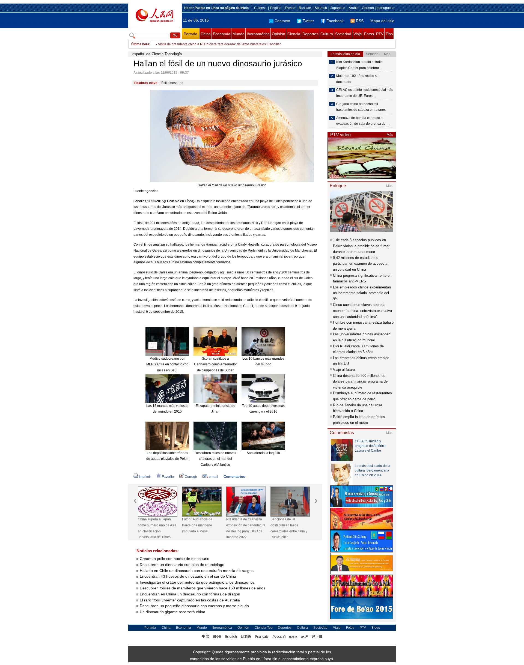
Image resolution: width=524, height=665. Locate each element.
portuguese (385, 8)
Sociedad (343, 34)
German (368, 8)
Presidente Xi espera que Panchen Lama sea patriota (197, 44)
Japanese (338, 8)
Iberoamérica (258, 34)
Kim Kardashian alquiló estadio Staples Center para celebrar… (359, 65)
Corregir (191, 477)
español (138, 54)
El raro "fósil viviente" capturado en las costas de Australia (190, 600)
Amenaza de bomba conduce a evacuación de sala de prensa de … (363, 121)
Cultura (326, 34)
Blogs (375, 628)
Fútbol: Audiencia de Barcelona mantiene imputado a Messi (197, 525)
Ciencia (293, 34)
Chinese (260, 8)
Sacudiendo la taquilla (263, 453)
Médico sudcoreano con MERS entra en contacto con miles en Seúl (167, 364)
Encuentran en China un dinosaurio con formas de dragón (190, 594)
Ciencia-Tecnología (167, 54)
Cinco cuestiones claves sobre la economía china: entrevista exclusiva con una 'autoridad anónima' (362, 310)
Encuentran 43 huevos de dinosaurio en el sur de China (188, 576)
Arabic (353, 8)
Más (390, 135)
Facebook (335, 21)
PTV (379, 34)
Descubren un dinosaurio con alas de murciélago (182, 564)
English (275, 8)
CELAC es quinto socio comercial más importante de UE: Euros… (364, 93)
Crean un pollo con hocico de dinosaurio (174, 558)
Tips (389, 34)
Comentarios (234, 477)
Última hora (140, 44)
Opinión (278, 34)
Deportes (310, 34)
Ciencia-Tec (263, 628)
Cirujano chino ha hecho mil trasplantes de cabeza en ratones (361, 107)
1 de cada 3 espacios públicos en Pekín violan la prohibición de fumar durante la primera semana (361, 246)
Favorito (168, 477)
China (206, 34)
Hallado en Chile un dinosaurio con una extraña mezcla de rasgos (197, 570)
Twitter (308, 21)
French (290, 8)
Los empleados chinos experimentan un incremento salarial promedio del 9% (362, 293)
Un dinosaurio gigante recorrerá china (172, 612)
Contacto (282, 21)
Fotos (369, 34)
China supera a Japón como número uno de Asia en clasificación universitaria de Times (157, 528)
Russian (305, 8)
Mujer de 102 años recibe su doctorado (357, 79)
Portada (190, 34)
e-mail (213, 477)
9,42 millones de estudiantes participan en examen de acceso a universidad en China (360, 264)
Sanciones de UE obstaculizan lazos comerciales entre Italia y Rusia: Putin (288, 528)
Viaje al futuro (344, 370)
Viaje (357, 34)
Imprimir (145, 477)
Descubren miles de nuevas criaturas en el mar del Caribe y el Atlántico (215, 459)
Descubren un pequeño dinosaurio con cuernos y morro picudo (194, 606)
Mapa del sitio (382, 21)
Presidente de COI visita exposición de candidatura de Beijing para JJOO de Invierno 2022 (246, 528)
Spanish (321, 8)
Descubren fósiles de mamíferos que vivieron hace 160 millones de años (202, 588)
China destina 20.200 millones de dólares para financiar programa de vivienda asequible (360, 381)
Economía (221, 34)
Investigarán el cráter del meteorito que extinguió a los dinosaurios (197, 582)
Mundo (239, 34)
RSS (360, 21)
